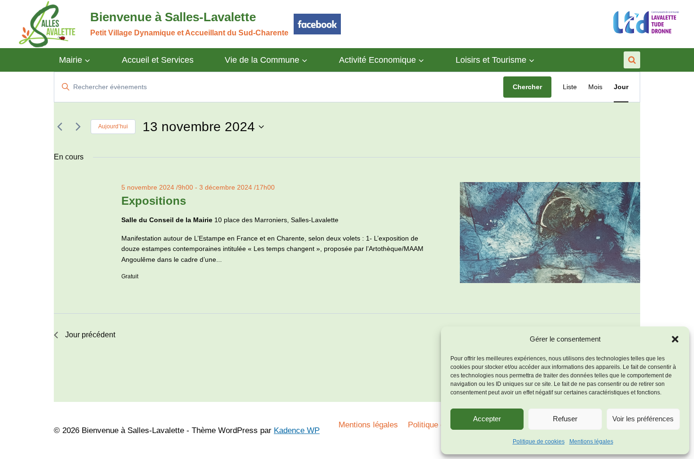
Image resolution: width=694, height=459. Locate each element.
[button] (675, 339)
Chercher (527, 87)
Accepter (487, 419)
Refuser (565, 419)
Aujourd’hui (113, 126)
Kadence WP (297, 430)
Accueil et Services (158, 60)
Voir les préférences (643, 419)
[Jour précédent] (59, 127)
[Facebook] (317, 24)
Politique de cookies (539, 441)
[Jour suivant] (78, 127)
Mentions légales (591, 441)
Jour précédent (90, 335)
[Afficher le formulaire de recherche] (632, 59)
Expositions (153, 200)
